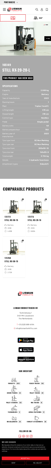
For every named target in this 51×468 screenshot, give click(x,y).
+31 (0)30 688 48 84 (26, 324)
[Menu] (4, 9)
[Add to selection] (22, 200)
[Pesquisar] (36, 9)
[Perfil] (41, 9)
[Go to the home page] (15, 9)
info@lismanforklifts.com (26, 328)
